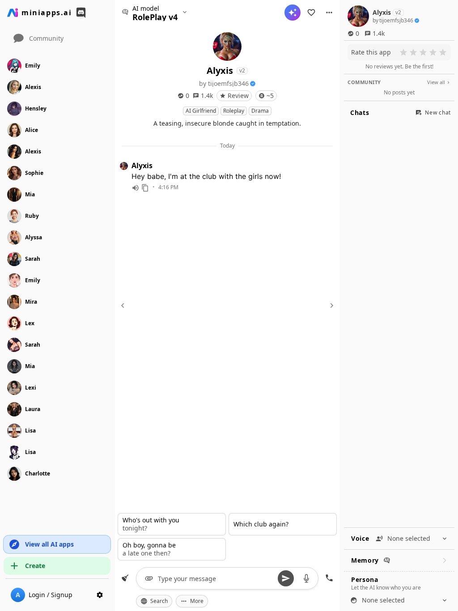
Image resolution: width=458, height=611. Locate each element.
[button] (329, 12)
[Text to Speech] (135, 188)
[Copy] (145, 188)
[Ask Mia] (292, 12)
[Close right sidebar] (330, 305)
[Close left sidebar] (124, 305)
